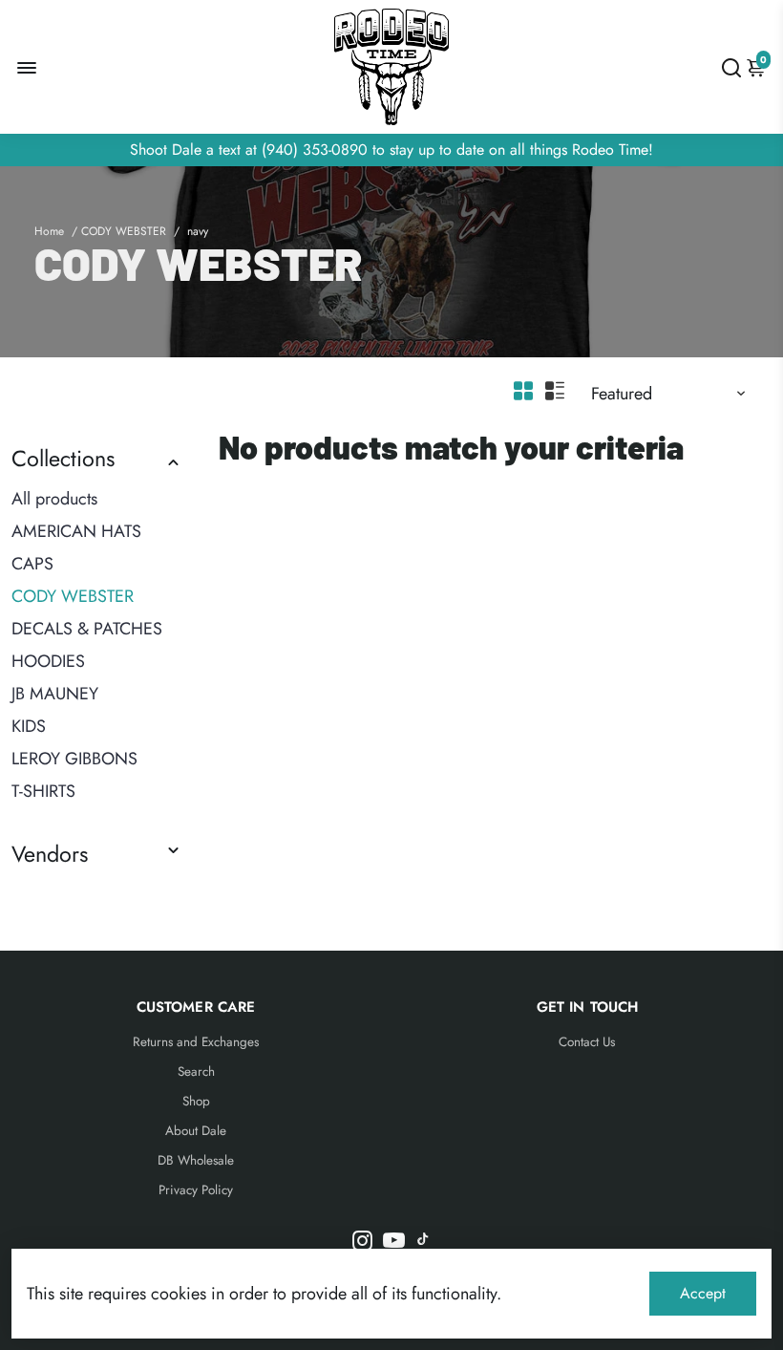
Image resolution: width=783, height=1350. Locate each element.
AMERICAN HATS (76, 531)
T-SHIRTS (43, 791)
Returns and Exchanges (196, 1042)
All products (54, 498)
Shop (196, 1101)
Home (49, 231)
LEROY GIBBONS (74, 758)
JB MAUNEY (54, 693)
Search (196, 1071)
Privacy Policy (196, 1190)
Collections (63, 458)
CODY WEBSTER (123, 231)
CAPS (32, 563)
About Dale (195, 1131)
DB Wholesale (196, 1160)
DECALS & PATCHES (86, 628)
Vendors (49, 854)
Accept (703, 1293)
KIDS (28, 726)
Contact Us (587, 1042)
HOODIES (48, 661)
